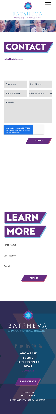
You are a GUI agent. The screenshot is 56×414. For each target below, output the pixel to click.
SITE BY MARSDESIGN (37, 400)
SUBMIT (34, 276)
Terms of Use (28, 392)
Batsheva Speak (28, 362)
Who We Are (28, 353)
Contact (28, 370)
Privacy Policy (28, 395)
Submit (38, 141)
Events (28, 357)
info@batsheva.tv (13, 59)
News (28, 366)
